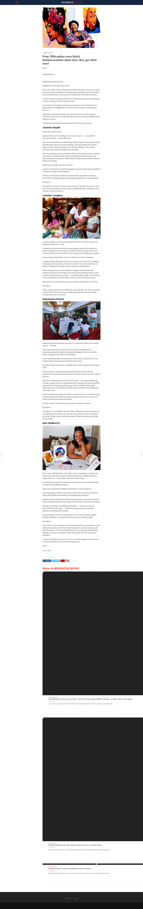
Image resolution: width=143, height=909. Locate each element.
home (75, 898)
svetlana (52, 701)
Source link (47, 551)
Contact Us (69, 898)
